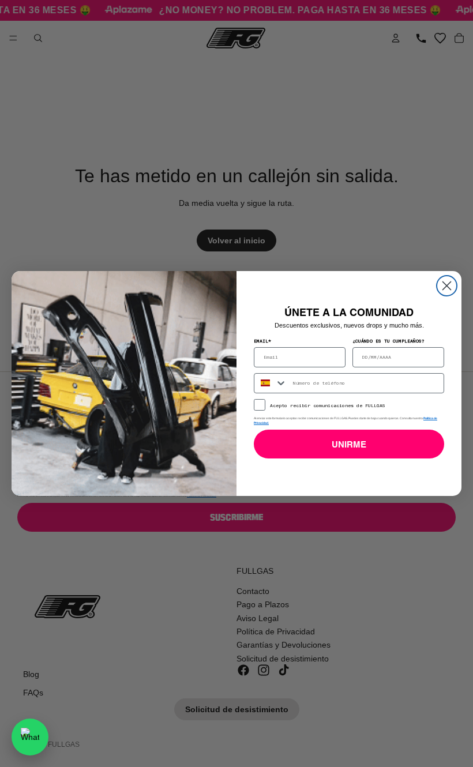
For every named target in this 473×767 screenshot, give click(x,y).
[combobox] (270, 383)
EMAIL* (262, 341)
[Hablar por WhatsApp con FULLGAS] (30, 737)
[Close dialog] (447, 286)
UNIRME (349, 444)
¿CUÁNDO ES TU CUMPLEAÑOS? (388, 341)
